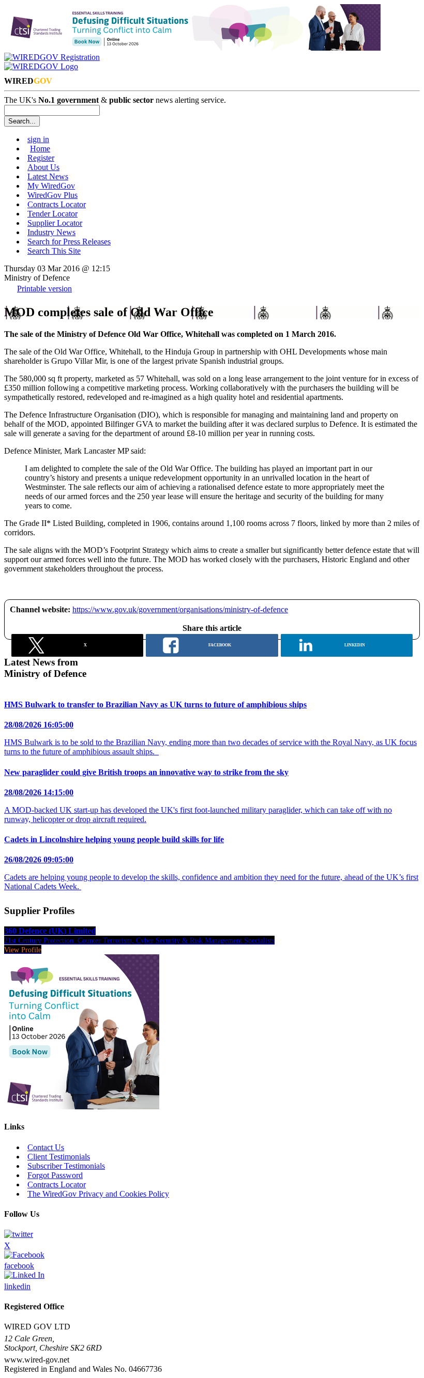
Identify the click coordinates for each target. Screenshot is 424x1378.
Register (40, 157)
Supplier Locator (54, 223)
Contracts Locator (56, 204)
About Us (43, 167)
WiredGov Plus (52, 195)
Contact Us (45, 1147)
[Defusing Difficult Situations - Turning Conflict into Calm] (192, 47)
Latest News (47, 176)
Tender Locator (52, 213)
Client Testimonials (58, 1156)
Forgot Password (55, 1175)
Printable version (44, 288)
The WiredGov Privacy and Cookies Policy (98, 1193)
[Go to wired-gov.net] (41, 66)
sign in (38, 139)
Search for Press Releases (69, 241)
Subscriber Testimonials (66, 1166)
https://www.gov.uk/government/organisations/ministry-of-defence (180, 609)
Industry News (51, 232)
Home (40, 148)
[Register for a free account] (52, 57)
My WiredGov (51, 185)
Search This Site (54, 250)
